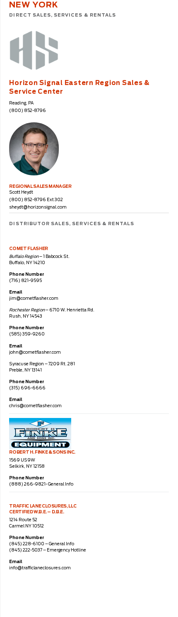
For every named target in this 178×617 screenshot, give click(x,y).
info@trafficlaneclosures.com (40, 568)
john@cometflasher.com (35, 352)
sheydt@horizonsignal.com (38, 207)
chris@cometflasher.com (35, 406)
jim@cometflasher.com (33, 298)
